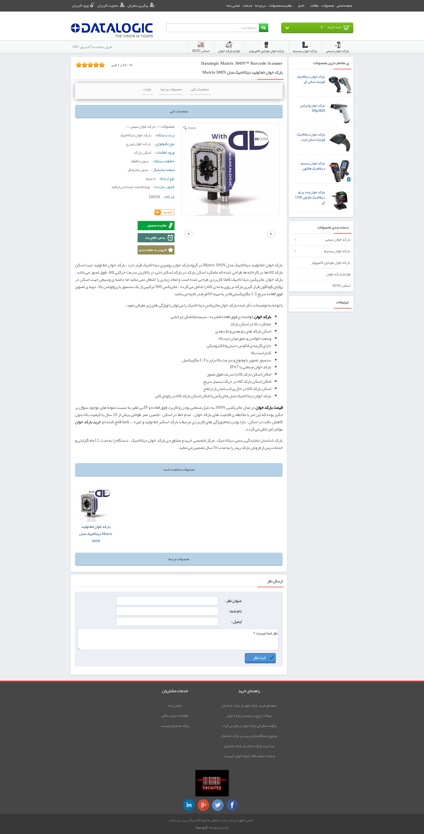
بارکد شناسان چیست (175, 725)
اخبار (300, 5)
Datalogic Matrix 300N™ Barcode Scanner (242, 63)
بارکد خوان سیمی (337, 239)
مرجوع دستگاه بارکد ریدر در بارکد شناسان (249, 735)
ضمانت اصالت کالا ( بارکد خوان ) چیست (249, 756)
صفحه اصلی (344, 5)
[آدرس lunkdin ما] (189, 805)
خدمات (247, 5)
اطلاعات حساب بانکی (175, 715)
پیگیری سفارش (137, 5)
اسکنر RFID (341, 285)
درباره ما (260, 5)
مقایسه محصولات (280, 5)
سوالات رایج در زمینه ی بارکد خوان (249, 715)
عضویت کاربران (108, 5)
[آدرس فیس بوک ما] (232, 805)
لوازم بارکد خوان (338, 274)
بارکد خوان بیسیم (337, 251)
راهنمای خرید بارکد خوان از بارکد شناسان (249, 705)
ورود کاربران (80, 5)
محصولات (327, 5)
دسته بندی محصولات (333, 227)
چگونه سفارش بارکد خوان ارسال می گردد (249, 725)
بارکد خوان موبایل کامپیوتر (330, 262)
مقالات (313, 5)
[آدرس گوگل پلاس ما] (203, 805)
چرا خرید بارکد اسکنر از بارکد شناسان (249, 745)
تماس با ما (233, 5)
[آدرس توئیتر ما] (218, 805)
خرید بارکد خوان (88, 422)
